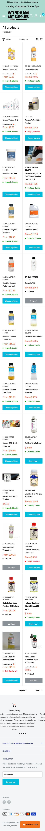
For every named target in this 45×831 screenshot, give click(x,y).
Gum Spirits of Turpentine (8, 548)
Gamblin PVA (30, 283)
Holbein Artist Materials (31, 545)
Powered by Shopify (9, 826)
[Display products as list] (41, 39)
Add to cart (33, 461)
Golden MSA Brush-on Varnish (10, 444)
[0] (41, 15)
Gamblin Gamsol (31, 229)
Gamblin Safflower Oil (33, 336)
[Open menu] (3, 16)
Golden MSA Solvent (33, 443)
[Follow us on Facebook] (4, 802)
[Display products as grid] (37, 39)
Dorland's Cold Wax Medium (32, 121)
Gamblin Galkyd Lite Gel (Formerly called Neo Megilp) (33, 176)
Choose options (11, 87)
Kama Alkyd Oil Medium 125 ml (8, 658)
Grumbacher (30, 490)
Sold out (33, 301)
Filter (8, 39)
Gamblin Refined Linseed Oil (9, 337)
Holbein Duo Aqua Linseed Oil (32, 551)
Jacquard (29, 117)
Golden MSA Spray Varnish (9, 497)
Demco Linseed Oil (10, 69)
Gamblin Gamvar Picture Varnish (9, 284)
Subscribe (10, 782)
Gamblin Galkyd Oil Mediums (10, 231)
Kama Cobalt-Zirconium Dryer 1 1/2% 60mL (32, 660)
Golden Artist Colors (8, 438)
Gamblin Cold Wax (9, 173)
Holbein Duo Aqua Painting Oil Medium (10, 604)
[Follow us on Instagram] (9, 802)
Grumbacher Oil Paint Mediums (33, 495)
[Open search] (31, 15)
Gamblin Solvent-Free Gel (32, 391)
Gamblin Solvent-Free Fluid (9, 391)
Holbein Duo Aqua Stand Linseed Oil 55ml (32, 606)
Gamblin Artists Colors (9, 168)
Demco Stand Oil (31, 69)
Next (38, 690)
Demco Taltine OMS (10, 120)
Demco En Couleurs (10, 66)
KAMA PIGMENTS (8, 544)
